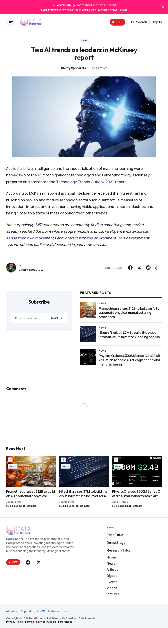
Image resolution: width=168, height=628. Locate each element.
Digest (112, 575)
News (84, 40)
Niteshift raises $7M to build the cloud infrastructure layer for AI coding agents (129, 335)
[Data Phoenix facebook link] (28, 562)
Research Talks (118, 550)
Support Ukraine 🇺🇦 (33, 611)
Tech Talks (115, 535)
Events (112, 582)
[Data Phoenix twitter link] (38, 562)
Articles (112, 569)
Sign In (157, 22)
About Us (12, 611)
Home (111, 557)
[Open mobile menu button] (10, 22)
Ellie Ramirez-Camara (23, 506)
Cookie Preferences (59, 622)
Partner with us (57, 611)
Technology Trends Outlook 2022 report (91, 181)
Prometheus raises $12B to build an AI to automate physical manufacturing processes (129, 312)
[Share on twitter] (139, 267)
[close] (163, 7)
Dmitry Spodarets (73, 68)
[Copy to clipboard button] (157, 267)
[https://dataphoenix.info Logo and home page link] (31, 22)
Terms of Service (35, 622)
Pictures (113, 594)
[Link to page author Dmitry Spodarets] (11, 268)
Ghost (69, 618)
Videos (112, 588)
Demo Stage (116, 542)
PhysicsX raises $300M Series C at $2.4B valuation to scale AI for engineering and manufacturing (129, 360)
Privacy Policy (14, 622)
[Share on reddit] (148, 267)
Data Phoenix (87, 618)
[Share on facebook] (130, 267)
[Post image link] (88, 310)
